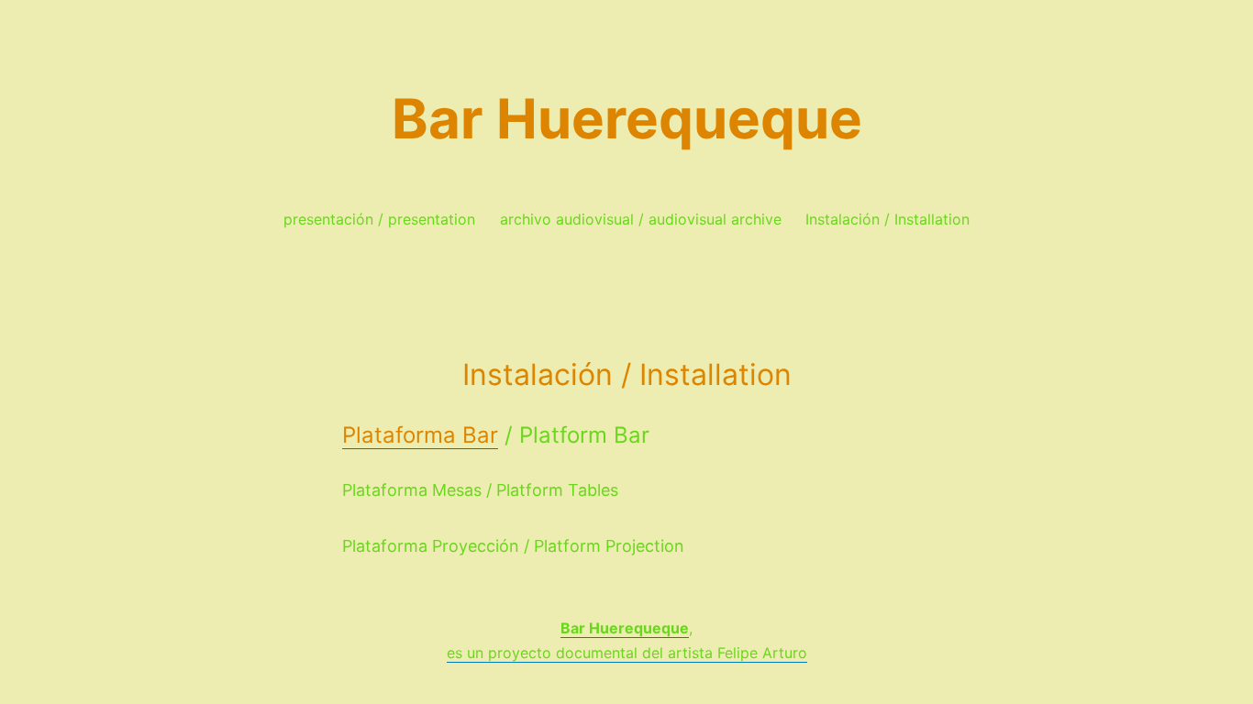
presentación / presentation (379, 219)
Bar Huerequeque (627, 118)
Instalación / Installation (887, 219)
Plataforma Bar (420, 435)
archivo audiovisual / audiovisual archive (641, 219)
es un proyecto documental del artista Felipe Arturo (627, 653)
